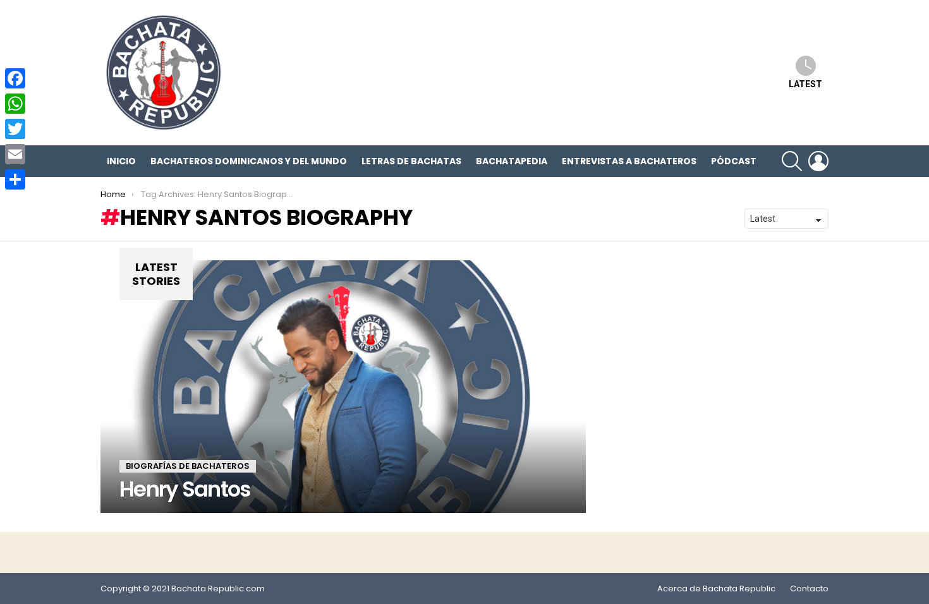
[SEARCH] (792, 161)
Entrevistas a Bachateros (629, 161)
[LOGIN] (818, 161)
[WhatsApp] (15, 103)
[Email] (15, 154)
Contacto (809, 589)
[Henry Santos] (343, 386)
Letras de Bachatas (411, 161)
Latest (805, 84)
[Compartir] (15, 179)
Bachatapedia (511, 161)
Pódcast (733, 161)
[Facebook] (15, 78)
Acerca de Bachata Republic (716, 589)
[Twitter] (15, 129)
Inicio (121, 161)
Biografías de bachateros (188, 466)
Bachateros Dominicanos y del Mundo (248, 161)
